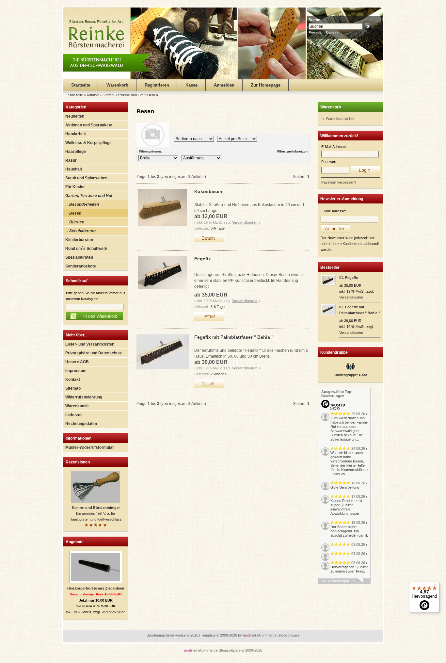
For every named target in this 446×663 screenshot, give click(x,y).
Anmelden (224, 85)
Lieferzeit (74, 414)
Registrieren (157, 85)
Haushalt (73, 169)
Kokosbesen (208, 191)
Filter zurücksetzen (292, 151)
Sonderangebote (80, 266)
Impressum (76, 370)
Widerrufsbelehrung (83, 397)
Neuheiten (74, 116)
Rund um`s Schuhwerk (86, 248)
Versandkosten (113, 612)
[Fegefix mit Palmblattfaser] (328, 313)
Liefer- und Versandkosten (89, 344)
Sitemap (73, 388)
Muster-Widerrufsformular (89, 447)
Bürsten (76, 222)
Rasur (71, 160)
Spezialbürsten (79, 257)
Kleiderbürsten (79, 239)
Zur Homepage (265, 85)
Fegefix (202, 258)
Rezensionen (78, 462)
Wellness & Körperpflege (88, 142)
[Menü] (435, 586)
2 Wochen (219, 374)
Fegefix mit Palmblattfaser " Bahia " (234, 337)
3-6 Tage (218, 228)
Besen (75, 213)
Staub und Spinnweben (86, 178)
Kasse (191, 85)
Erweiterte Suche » (324, 33)
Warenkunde (77, 406)
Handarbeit (75, 134)
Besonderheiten (84, 204)
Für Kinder (75, 187)
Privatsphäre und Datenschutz (93, 353)
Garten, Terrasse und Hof (88, 195)
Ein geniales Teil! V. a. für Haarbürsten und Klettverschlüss (96, 513)
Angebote (75, 542)
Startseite (80, 85)
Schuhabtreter (82, 231)
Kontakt (72, 379)
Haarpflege (75, 151)
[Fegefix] (328, 284)
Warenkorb (117, 85)
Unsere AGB (77, 362)
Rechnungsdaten (81, 423)
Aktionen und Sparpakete (88, 125)
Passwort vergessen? (338, 182)
